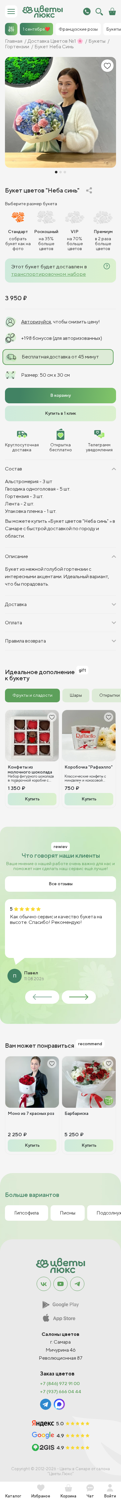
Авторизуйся (36, 322)
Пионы (67, 1213)
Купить (32, 798)
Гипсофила (26, 1213)
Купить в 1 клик (60, 413)
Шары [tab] (76, 695)
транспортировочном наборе (48, 274)
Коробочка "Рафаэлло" (89, 766)
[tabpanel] (60, 759)
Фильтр (11, 29)
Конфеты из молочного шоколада (30, 769)
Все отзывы (61, 883)
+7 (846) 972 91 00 (60, 1383)
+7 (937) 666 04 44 (60, 1391)
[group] (60, 112)
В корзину (60, 395)
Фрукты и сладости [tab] (32, 695)
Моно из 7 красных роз (31, 1113)
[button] (56, 172)
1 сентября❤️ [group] (36, 29)
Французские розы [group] (78, 29)
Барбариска (76, 1113)
